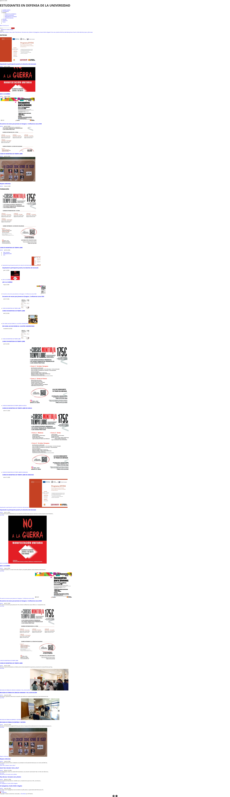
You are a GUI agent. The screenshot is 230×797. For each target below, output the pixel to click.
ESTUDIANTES (5, 11)
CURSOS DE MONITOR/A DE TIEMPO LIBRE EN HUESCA (14, 405)
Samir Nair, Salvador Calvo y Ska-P (7, 32)
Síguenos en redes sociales (7, 29)
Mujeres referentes (5, 183)
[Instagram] (114, 796)
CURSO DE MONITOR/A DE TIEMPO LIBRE (11, 153)
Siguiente (4, 792)
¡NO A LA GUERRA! (5, 94)
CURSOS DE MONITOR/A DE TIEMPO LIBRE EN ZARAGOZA (15, 472)
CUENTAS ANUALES (9, 18)
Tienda (3, 22)
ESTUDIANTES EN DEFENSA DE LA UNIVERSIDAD (35, 5)
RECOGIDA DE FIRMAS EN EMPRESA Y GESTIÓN (10, 719)
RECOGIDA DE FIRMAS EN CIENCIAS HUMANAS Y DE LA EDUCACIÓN (15, 690)
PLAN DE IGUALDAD (9, 15)
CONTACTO (4, 20)
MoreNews (23, 793)
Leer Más (2, 515)
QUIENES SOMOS (6, 10)
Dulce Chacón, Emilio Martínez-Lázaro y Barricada (81, 32)
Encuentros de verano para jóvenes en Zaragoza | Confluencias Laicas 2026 (21, 124)
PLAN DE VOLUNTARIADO (10, 14)
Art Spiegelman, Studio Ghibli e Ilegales (42, 32)
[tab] (6, 252)
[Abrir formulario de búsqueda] (0, 26)
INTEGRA (4, 19)
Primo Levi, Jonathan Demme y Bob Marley (60, 32)
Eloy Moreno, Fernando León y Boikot (24, 32)
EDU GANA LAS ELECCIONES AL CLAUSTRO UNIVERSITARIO (15, 323)
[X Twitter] (116, 796)
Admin (1, 66)
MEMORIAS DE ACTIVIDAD (11, 16)
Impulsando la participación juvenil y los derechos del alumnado (18, 64)
